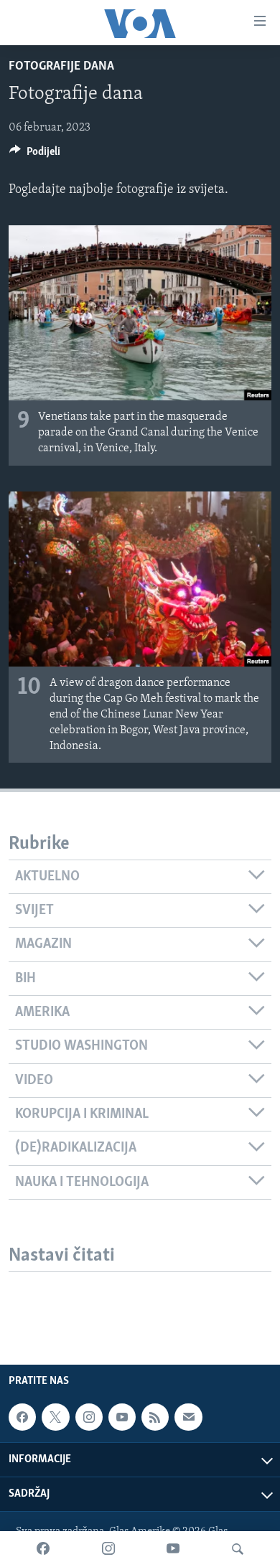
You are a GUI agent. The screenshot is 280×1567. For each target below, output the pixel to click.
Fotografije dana (61, 66)
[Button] (34, 155)
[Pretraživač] (237, 1549)
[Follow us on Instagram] (89, 1417)
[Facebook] (43, 1549)
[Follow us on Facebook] (22, 1417)
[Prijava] (188, 1417)
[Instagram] (108, 1549)
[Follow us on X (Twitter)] (55, 1417)
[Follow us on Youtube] (122, 1417)
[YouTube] (173, 1549)
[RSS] (155, 1417)
